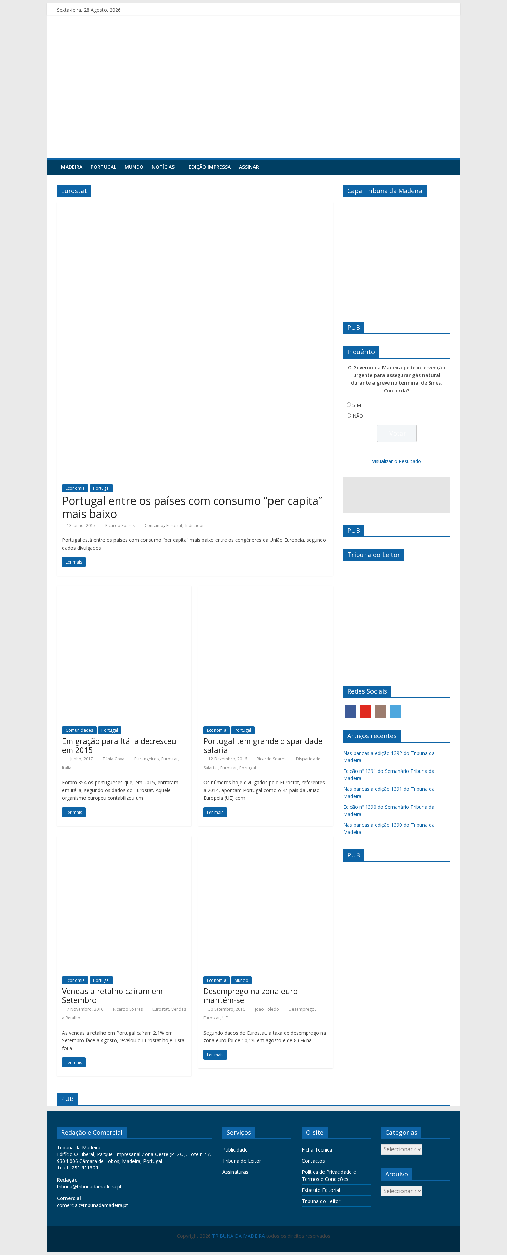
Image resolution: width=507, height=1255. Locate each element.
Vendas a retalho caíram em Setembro (112, 995)
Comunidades (79, 730)
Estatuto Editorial (321, 1190)
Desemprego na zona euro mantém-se (250, 995)
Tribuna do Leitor (241, 1160)
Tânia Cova (114, 759)
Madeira (71, 166)
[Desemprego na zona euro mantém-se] (265, 840)
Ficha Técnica (317, 1149)
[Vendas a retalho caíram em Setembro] (124, 840)
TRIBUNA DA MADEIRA (238, 1236)
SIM (356, 405)
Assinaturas (235, 1171)
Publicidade (235, 1149)
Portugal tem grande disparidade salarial (262, 745)
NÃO (357, 415)
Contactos (313, 1160)
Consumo (154, 525)
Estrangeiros (146, 759)
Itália (66, 768)
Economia (75, 488)
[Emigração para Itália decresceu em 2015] (124, 590)
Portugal (103, 166)
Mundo (134, 166)
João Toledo (267, 1009)
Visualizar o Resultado (396, 461)
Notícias (163, 166)
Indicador (194, 525)
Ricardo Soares (120, 525)
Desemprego (302, 1009)
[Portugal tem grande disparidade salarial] (265, 590)
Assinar (249, 166)
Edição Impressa (210, 166)
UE (225, 1018)
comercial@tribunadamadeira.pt (92, 1205)
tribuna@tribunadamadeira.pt (89, 1186)
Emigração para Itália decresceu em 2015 (119, 745)
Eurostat (174, 525)
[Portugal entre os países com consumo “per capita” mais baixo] (195, 206)
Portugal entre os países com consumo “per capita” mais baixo (192, 507)
